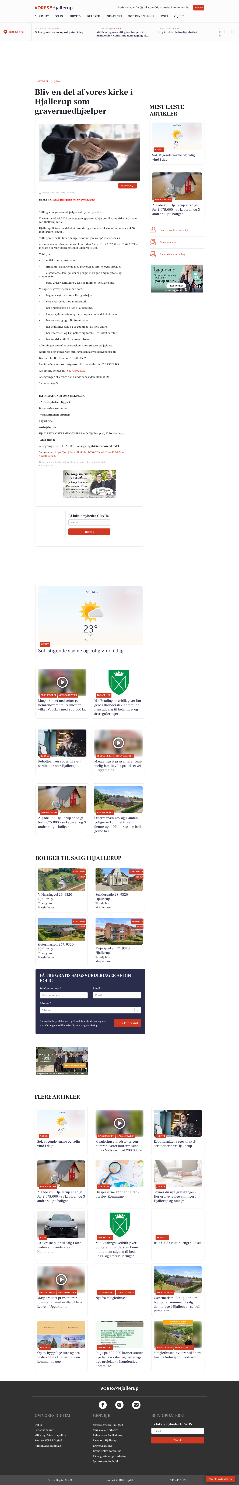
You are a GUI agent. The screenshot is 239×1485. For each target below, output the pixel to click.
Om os (39, 1425)
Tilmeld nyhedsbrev (220, 1479)
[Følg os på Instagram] (119, 1405)
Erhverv (74, 16)
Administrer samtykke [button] (48, 1445)
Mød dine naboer (141, 16)
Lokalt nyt (113, 16)
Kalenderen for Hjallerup (108, 1435)
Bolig (58, 16)
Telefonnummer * (50, 988)
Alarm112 (42, 16)
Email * (97, 988)
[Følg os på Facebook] (103, 1405)
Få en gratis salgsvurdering (109, 1456)
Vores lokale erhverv (105, 1430)
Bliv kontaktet (127, 1023)
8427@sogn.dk (76, 370)
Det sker (93, 16)
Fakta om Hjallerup (105, 1440)
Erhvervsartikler (102, 1445)
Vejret (179, 16)
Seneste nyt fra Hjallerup (108, 1425)
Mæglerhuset (46, 907)
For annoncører (44, 1430)
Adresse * (45, 1003)
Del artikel (125, 185)
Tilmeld (199, 7)
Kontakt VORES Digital (48, 1440)
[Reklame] (89, 484)
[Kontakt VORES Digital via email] (136, 1405)
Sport (164, 16)
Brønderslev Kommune (107, 1451)
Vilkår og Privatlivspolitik (50, 1435)
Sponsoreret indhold (105, 1461)
